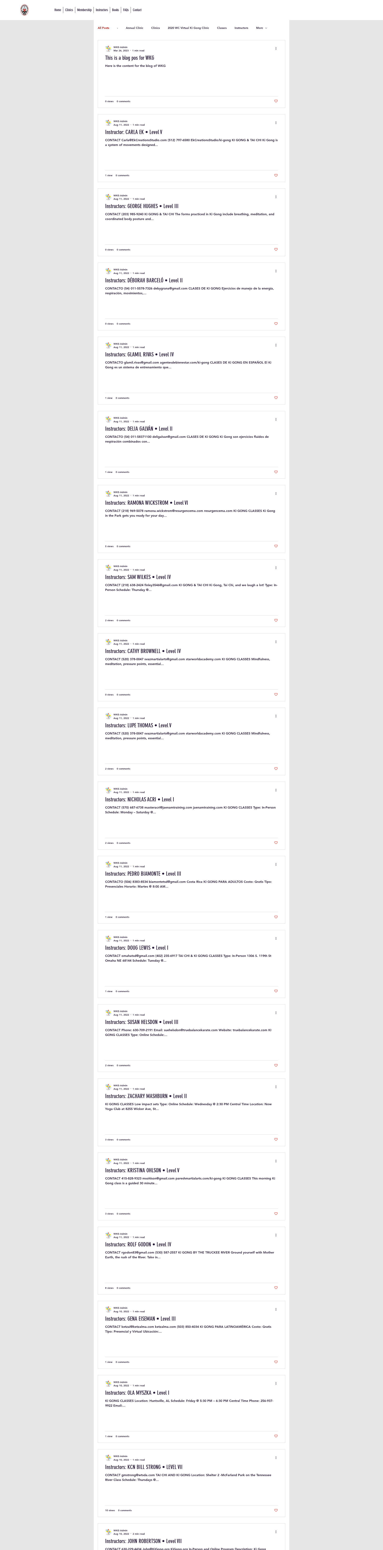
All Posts (103, 28)
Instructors (241, 28)
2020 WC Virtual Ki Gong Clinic (188, 28)
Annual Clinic (134, 28)
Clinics (155, 28)
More (259, 28)
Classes (222, 28)
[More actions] (277, 48)
